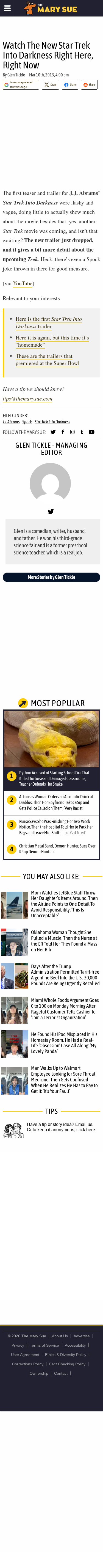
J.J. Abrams (11, 421)
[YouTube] (91, 434)
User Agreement (25, 1354)
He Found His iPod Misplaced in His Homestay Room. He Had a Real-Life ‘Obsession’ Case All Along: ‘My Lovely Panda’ (64, 1042)
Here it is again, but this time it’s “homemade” (52, 341)
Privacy (18, 1345)
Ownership (39, 1373)
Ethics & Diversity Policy (65, 1354)
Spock (27, 421)
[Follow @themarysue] (53, 434)
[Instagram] (72, 434)
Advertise (82, 1336)
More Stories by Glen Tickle (51, 577)
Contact (61, 1373)
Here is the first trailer (49, 322)
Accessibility (75, 1345)
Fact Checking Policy (67, 1364)
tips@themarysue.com (27, 398)
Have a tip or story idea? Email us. (60, 1124)
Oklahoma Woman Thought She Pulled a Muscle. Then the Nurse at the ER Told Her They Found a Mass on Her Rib (64, 940)
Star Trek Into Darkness (52, 421)
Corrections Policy (27, 1364)
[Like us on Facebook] (62, 434)
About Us (60, 1336)
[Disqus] (51, 1225)
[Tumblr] (82, 434)
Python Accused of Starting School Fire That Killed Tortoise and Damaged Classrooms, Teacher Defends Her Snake (54, 778)
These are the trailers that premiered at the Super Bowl (47, 359)
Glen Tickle (16, 74)
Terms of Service (44, 1345)
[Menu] (7, 8)
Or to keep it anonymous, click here (61, 1129)
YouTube (22, 283)
